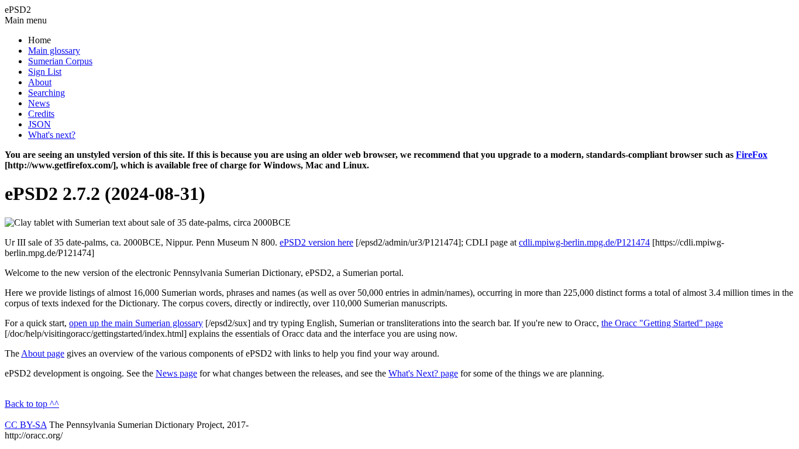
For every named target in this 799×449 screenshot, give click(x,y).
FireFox (751, 155)
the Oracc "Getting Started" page (662, 323)
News (39, 103)
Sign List (44, 72)
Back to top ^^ (32, 404)
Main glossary (54, 51)
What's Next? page (423, 373)
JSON (39, 124)
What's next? (51, 135)
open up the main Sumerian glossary (136, 323)
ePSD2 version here (316, 242)
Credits (41, 114)
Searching (46, 93)
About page (42, 353)
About (39, 82)
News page (176, 373)
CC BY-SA (26, 425)
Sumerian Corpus (60, 61)
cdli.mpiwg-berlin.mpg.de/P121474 (584, 242)
